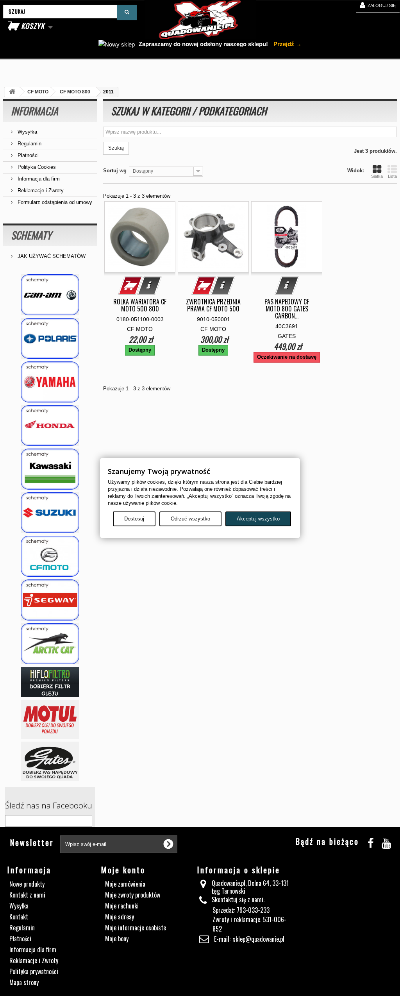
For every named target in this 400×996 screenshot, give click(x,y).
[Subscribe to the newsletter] (168, 844)
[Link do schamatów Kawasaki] (50, 469)
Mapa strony (24, 982)
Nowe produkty (27, 884)
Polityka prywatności (33, 971)
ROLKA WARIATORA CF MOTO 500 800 (139, 305)
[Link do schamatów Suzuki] (50, 512)
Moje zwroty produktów (132, 894)
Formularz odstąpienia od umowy (54, 202)
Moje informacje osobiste (135, 927)
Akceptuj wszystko (258, 519)
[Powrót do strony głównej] (12, 92)
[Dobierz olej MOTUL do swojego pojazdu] (50, 719)
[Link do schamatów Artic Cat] (50, 643)
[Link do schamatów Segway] (50, 599)
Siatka (377, 176)
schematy (31, 235)
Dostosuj (134, 519)
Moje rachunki (122, 905)
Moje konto (123, 870)
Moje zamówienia (125, 884)
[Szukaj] (127, 12)
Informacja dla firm (38, 179)
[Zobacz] (150, 286)
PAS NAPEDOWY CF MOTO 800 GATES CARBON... (286, 308)
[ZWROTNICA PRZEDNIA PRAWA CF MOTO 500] (213, 236)
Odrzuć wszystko (190, 519)
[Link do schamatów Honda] (50, 425)
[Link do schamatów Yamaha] (50, 381)
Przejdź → (287, 44)
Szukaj (116, 148)
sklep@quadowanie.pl (258, 939)
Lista (392, 176)
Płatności (27, 155)
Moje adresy (119, 916)
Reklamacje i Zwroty (40, 190)
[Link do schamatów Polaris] (50, 338)
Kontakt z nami (27, 894)
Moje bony (117, 938)
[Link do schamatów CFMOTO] (50, 556)
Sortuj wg (115, 170)
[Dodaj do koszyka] (130, 286)
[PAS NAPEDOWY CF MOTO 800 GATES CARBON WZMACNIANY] (286, 236)
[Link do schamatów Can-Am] (50, 294)
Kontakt (18, 916)
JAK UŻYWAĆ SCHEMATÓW (51, 256)
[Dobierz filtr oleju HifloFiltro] (50, 682)
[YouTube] (386, 842)
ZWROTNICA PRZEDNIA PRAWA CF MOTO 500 (213, 305)
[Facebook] (371, 842)
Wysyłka (26, 132)
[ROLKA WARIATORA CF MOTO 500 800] (139, 236)
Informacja (34, 110)
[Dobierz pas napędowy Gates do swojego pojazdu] (50, 761)
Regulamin (28, 144)
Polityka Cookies (36, 167)
